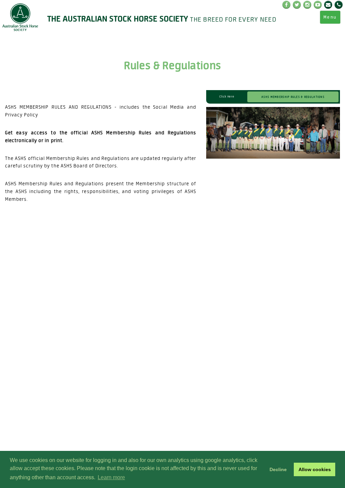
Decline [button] (278, 469)
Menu (330, 17)
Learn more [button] (111, 477)
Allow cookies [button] (315, 469)
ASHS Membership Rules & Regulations (292, 96)
